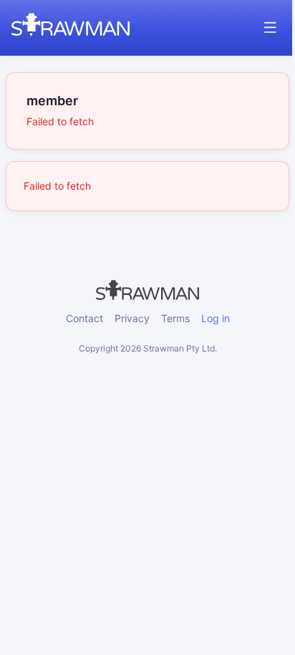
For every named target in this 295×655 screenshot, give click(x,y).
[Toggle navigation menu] (270, 28)
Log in (215, 318)
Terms (175, 318)
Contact (84, 318)
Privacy (132, 318)
